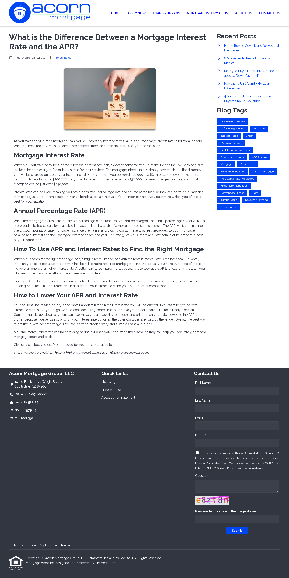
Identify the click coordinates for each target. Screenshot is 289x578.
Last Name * (203, 400)
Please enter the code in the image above (225, 511)
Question (201, 475)
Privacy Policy (111, 389)
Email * (200, 418)
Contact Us (269, 13)
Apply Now (136, 13)
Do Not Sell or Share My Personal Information (42, 545)
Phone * (200, 435)
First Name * (204, 383)
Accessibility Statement (118, 397)
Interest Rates (62, 57)
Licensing (108, 382)
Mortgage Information (207, 13)
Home (115, 13)
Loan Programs (166, 13)
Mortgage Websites (40, 563)
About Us (243, 13)
